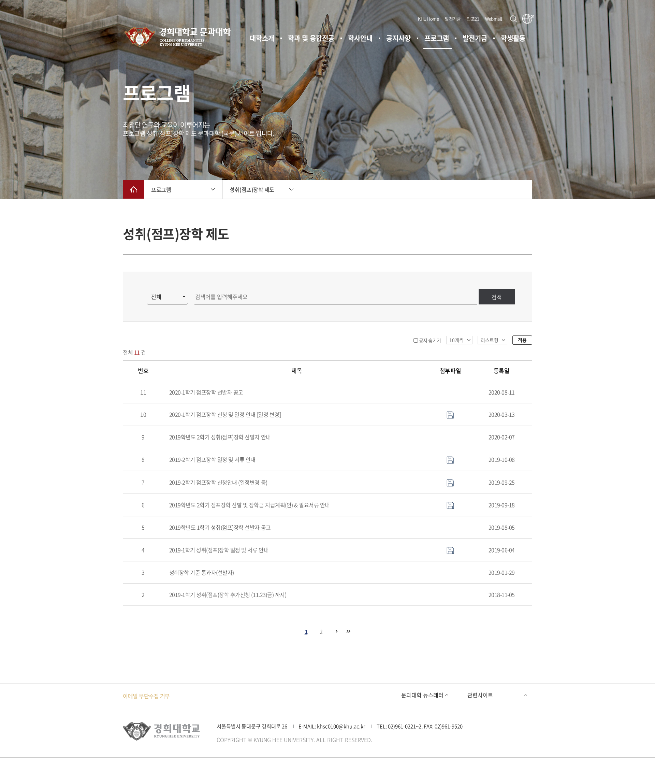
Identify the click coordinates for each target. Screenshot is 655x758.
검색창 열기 (513, 18)
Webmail (493, 18)
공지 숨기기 (430, 340)
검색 (497, 297)
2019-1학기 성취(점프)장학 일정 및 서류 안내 (219, 550)
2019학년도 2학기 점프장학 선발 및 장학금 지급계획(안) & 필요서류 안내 (249, 505)
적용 (522, 340)
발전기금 (453, 18)
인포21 (473, 18)
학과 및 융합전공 (311, 38)
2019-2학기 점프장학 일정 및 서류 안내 (212, 459)
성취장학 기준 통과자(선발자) (201, 572)
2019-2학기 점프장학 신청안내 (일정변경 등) (218, 482)
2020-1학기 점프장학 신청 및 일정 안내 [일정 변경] (225, 414)
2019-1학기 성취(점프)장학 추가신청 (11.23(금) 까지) (228, 594)
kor (530, 16)
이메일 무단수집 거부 (146, 696)
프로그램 (436, 38)
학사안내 (360, 38)
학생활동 (513, 38)
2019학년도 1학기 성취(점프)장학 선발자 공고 (220, 527)
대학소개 (262, 38)
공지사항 (398, 38)
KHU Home (428, 18)
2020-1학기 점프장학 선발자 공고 (206, 392)
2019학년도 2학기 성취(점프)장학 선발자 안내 (220, 437)
